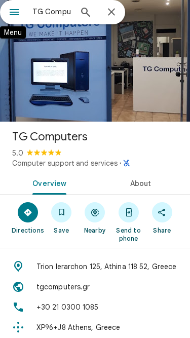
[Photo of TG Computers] (95, 61)
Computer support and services (65, 163)
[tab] (47, 182)
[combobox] (51, 12)
